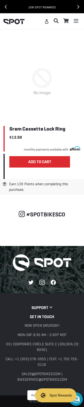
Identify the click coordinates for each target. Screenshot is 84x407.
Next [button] (81, 6)
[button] (76, 399)
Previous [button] (2, 6)
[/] (42, 262)
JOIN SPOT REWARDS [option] (42, 7)
